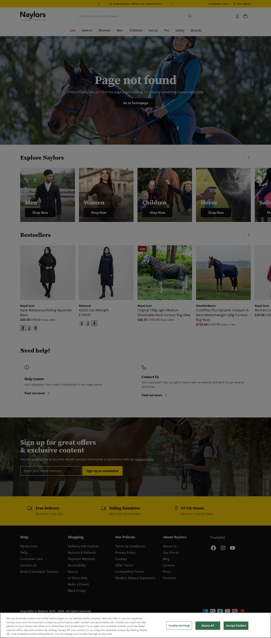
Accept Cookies (236, 625)
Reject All (208, 625)
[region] (135, 625)
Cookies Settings (179, 625)
